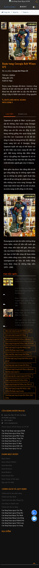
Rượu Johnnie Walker (9, 462)
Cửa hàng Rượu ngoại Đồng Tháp (13, 433)
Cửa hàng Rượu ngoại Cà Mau (12, 443)
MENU (24, 7)
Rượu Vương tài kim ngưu (10, 479)
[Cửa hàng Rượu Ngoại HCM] (19, 1)
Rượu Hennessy (7, 469)
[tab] (9, 114)
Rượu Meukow (6, 472)
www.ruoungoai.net (11, 423)
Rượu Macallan (7, 465)
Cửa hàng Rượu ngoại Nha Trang (13, 436)
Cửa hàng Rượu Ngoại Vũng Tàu (12, 438)
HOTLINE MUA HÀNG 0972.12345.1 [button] (14, 101)
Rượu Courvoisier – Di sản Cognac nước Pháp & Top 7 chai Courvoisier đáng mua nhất (25, 302)
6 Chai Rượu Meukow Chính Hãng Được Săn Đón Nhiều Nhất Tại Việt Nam (25, 312)
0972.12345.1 (10, 7)
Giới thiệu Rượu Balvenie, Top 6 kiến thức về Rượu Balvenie (25, 280)
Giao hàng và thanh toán (10, 503)
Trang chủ (6, 12)
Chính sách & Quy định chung (12, 493)
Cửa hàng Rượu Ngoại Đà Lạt (12, 441)
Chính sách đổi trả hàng (10, 507)
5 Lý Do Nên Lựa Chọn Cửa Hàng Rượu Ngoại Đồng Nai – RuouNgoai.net (25, 290)
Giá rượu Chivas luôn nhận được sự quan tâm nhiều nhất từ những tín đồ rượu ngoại (25, 322)
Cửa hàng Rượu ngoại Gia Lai (11, 448)
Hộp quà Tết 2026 (8, 482)
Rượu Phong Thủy (8, 475)
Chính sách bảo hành (9, 497)
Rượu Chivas (6, 458)
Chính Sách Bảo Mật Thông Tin (12, 500)
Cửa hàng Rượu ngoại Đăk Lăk (12, 446)
